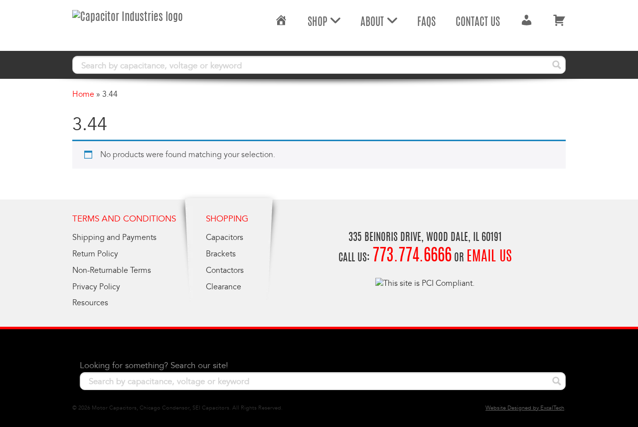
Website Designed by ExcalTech (524, 408)
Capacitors (224, 237)
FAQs (426, 22)
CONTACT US (478, 22)
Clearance (223, 287)
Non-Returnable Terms (111, 270)
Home (83, 94)
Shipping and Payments (114, 237)
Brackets (221, 254)
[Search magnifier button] (556, 64)
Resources (90, 303)
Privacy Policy (96, 287)
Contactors (225, 270)
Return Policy (95, 254)
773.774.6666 (412, 256)
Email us (489, 257)
